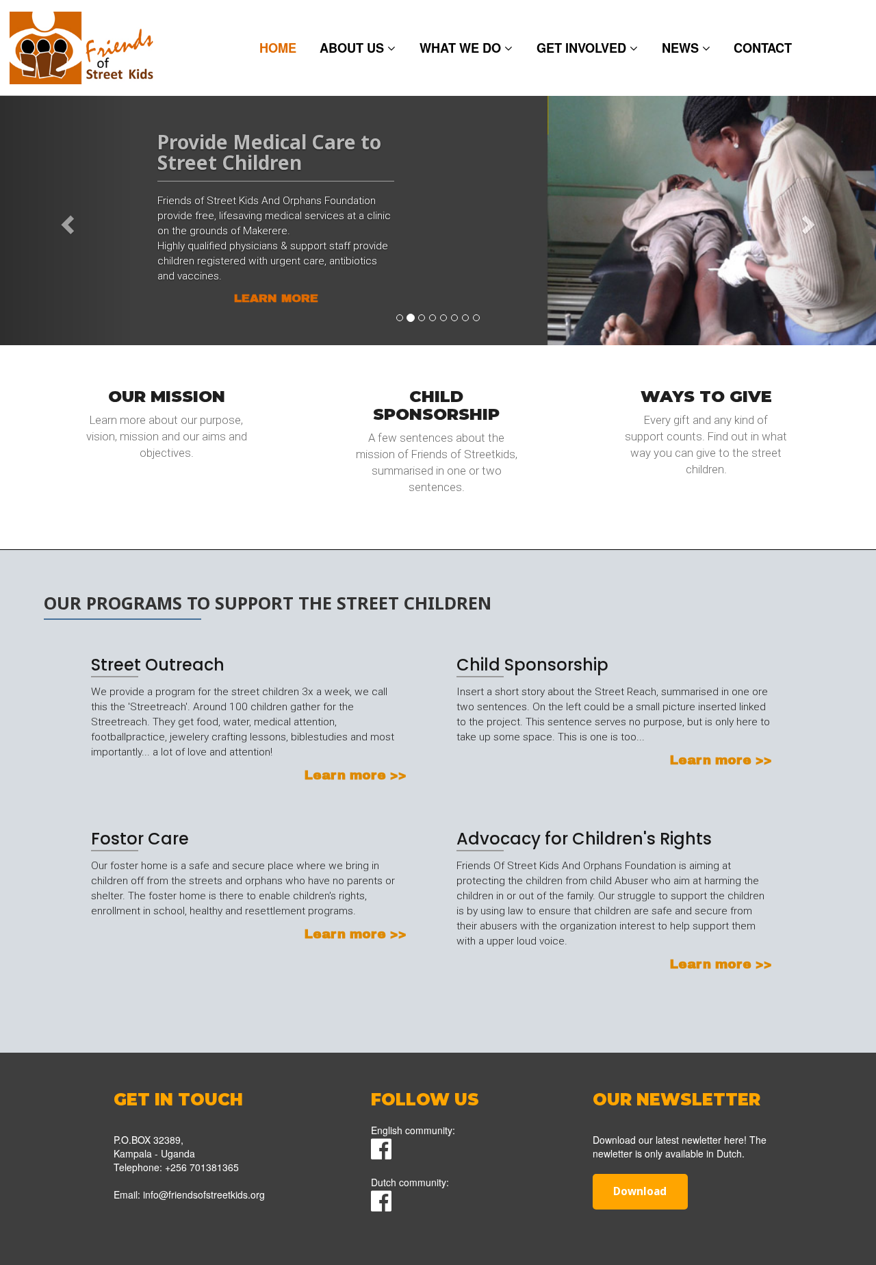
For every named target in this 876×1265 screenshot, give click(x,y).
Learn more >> (167, 477)
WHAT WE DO (462, 48)
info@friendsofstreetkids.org (204, 1194)
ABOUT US (353, 48)
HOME (277, 48)
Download (640, 1191)
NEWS (682, 48)
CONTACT (763, 48)
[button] (65, 220)
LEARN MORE (276, 298)
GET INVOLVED (583, 48)
